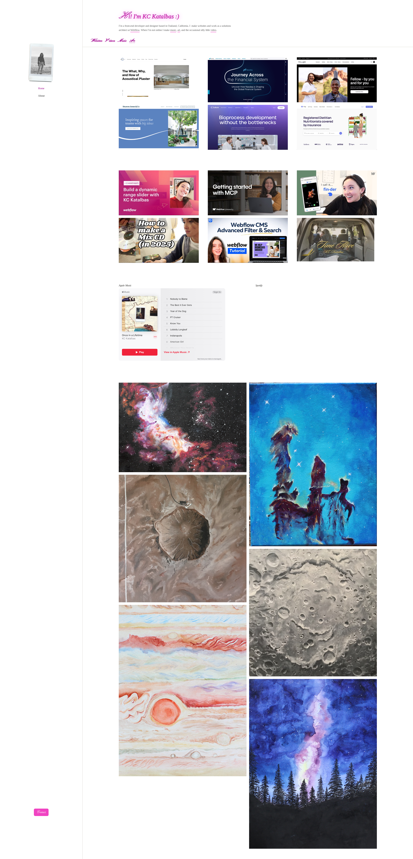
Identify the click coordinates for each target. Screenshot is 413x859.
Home (41, 88)
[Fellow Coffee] (337, 79)
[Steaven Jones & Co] (159, 127)
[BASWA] (159, 79)
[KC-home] (41, 62)
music (173, 30)
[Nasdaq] (248, 79)
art (178, 30)
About (41, 95)
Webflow (135, 30)
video (213, 30)
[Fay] (337, 127)
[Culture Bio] (248, 127)
